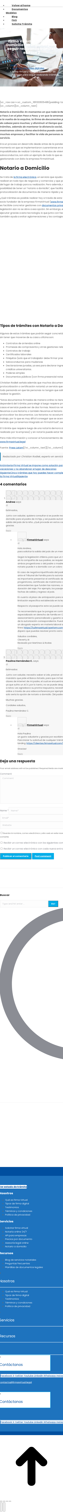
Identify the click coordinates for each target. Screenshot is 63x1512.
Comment (6, 774)
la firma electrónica (24, 177)
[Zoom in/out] (10, 1501)
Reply (8, 530)
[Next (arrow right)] (4, 1506)
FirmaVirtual (35, 539)
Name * (4, 810)
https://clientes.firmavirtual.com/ (45, 743)
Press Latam (16, 447)
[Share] (4, 1501)
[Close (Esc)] (1, 1501)
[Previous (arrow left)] (1, 1506)
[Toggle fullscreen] (7, 1501)
